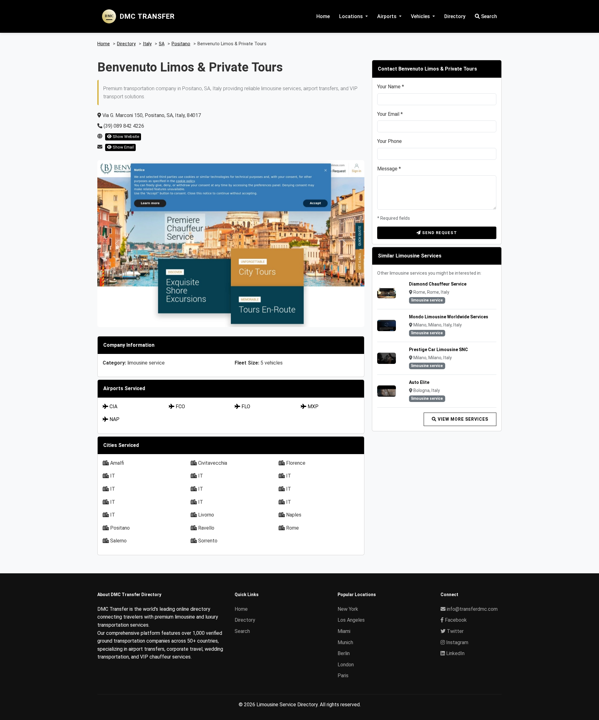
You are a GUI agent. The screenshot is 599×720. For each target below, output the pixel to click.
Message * (389, 169)
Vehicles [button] (421, 16)
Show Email (123, 147)
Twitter (455, 631)
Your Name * (390, 87)
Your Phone (389, 141)
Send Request (439, 232)
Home (323, 16)
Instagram (456, 642)
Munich (345, 642)
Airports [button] (387, 16)
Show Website (125, 136)
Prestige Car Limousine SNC (438, 349)
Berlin (344, 653)
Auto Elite (419, 382)
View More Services (462, 419)
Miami (344, 631)
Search (488, 16)
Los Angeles (351, 620)
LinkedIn (455, 653)
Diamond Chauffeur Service (437, 284)
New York (348, 609)
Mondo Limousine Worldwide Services (448, 316)
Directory (454, 16)
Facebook (455, 620)
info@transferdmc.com (472, 609)
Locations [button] (351, 16)
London (346, 665)
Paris (343, 675)
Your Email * (390, 114)
